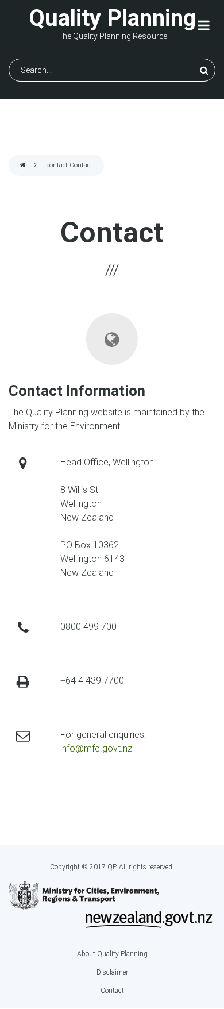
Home (23, 166)
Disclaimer (112, 972)
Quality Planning (112, 18)
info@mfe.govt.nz (96, 748)
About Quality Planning (112, 953)
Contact (112, 990)
